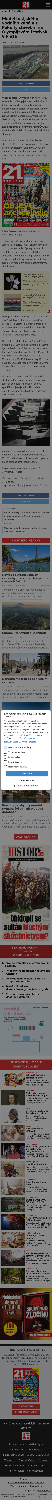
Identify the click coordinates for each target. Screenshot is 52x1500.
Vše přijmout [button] (27, 774)
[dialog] (26, 750)
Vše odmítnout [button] (27, 780)
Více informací (30, 738)
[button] (26, 742)
